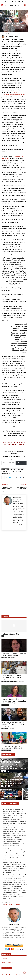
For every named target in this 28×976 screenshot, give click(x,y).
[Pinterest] (15, 1)
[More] (23, 477)
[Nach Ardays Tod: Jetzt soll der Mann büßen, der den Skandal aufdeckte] (14, 714)
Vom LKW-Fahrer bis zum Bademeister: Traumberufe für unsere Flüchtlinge (21, 488)
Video (3, 791)
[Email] (16, 477)
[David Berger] (3, 36)
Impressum (4, 958)
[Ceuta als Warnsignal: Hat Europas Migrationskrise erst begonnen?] (14, 782)
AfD (3, 636)
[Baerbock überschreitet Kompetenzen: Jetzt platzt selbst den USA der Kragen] (14, 691)
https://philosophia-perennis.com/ (17, 500)
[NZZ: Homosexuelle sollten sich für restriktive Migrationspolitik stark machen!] (14, 772)
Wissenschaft (5, 728)
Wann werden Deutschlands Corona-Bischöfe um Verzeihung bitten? (13, 677)
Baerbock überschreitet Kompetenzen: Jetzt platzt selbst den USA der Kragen (13, 701)
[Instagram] (5, 1)
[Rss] (22, 1)
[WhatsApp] (6, 477)
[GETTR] (16, 524)
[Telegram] (9, 477)
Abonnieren (21, 463)
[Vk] (19, 1)
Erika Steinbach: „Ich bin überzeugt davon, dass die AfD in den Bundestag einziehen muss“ (7, 489)
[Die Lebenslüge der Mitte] (14, 626)
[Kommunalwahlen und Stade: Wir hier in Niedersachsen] (14, 645)
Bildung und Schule (6, 750)
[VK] (20, 477)
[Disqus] (14, 553)
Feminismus (4, 471)
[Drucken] (13, 477)
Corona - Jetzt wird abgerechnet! (9, 681)
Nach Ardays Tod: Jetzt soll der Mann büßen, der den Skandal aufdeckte (12, 724)
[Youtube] (12, 1)
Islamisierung (19, 471)
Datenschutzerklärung (7, 962)
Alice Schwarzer (13, 469)
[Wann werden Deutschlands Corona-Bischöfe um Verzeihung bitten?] (14, 667)
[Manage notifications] (24, 973)
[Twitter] (9, 1)
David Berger (9, 36)
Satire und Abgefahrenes (7, 657)
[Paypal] (21, 524)
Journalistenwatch (6, 473)
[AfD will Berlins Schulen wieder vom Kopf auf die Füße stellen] (14, 738)
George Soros (11, 471)
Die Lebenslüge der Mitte (10, 634)
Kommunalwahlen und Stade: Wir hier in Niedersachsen (13, 655)
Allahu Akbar (20, 469)
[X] (2, 477)
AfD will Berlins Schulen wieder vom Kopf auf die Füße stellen (12, 747)
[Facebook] (13, 524)
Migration (4, 759)
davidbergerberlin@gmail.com (12, 904)
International (5, 704)
